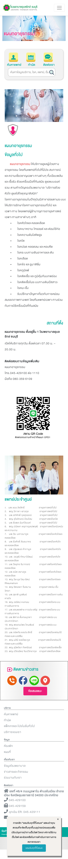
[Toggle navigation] (59, 8)
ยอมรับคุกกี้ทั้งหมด (34, 848)
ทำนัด (31, 64)
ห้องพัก (8, 746)
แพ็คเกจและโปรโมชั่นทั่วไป (19, 726)
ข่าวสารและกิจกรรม (16, 771)
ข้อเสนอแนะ (35, 691)
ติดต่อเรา (49, 64)
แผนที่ (7, 752)
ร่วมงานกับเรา (13, 777)
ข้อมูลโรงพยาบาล (15, 765)
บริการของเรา (12, 732)
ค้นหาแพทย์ (14, 64)
